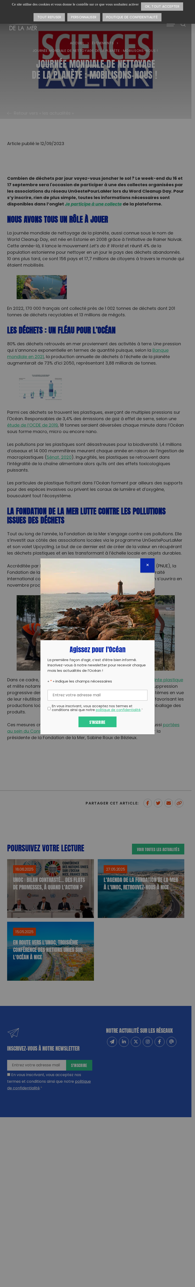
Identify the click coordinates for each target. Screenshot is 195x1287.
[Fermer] (147, 565)
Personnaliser (83, 17)
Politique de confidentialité (132, 17)
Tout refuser (49, 17)
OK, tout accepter (162, 7)
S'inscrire (97, 722)
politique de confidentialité (118, 710)
